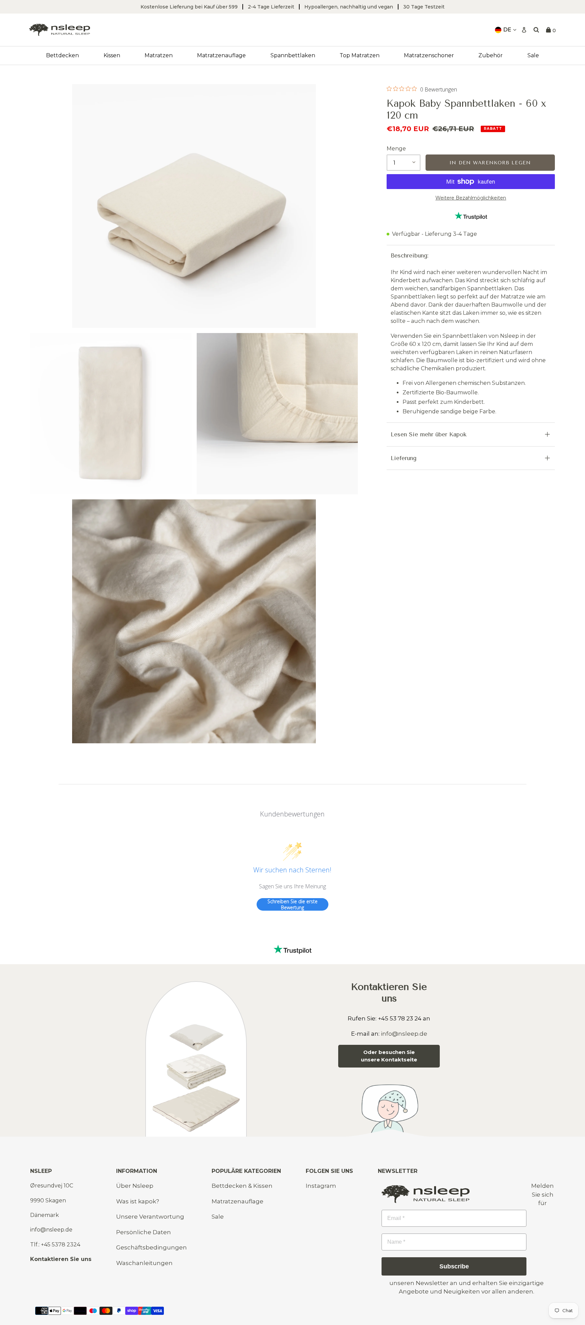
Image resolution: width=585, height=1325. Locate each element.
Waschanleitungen (144, 1263)
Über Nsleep (134, 1185)
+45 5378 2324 (60, 1244)
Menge (396, 148)
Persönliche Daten (143, 1232)
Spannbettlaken (292, 55)
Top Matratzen (360, 55)
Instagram (321, 1185)
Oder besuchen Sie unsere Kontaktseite (389, 1056)
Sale (533, 55)
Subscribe (454, 1266)
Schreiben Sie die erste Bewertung (292, 904)
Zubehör (490, 55)
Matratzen (159, 55)
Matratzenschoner (429, 55)
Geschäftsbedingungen (151, 1247)
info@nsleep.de (404, 1033)
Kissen (112, 55)
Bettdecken (62, 55)
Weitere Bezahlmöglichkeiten (470, 198)
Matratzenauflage (221, 55)
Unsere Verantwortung (150, 1216)
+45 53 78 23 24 (399, 1018)
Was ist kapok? (137, 1201)
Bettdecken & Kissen (242, 1185)
